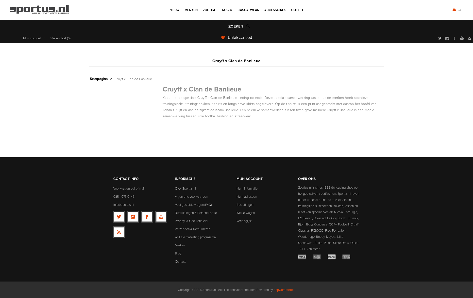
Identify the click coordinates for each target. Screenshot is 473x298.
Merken (180, 245)
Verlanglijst (244, 221)
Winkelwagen (245, 212)
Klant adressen (246, 196)
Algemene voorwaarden (191, 196)
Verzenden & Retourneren (192, 229)
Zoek (248, 26)
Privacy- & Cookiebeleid (191, 221)
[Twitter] (119, 217)
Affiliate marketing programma (195, 237)
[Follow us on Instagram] (133, 217)
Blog (178, 253)
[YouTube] (161, 217)
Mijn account (32, 38)
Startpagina (99, 78)
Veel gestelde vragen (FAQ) (193, 204)
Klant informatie (247, 188)
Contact (180, 261)
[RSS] (119, 232)
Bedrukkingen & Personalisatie (196, 212)
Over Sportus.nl (185, 188)
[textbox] (231, 26)
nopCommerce (284, 289)
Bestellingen (244, 204)
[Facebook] (147, 217)
